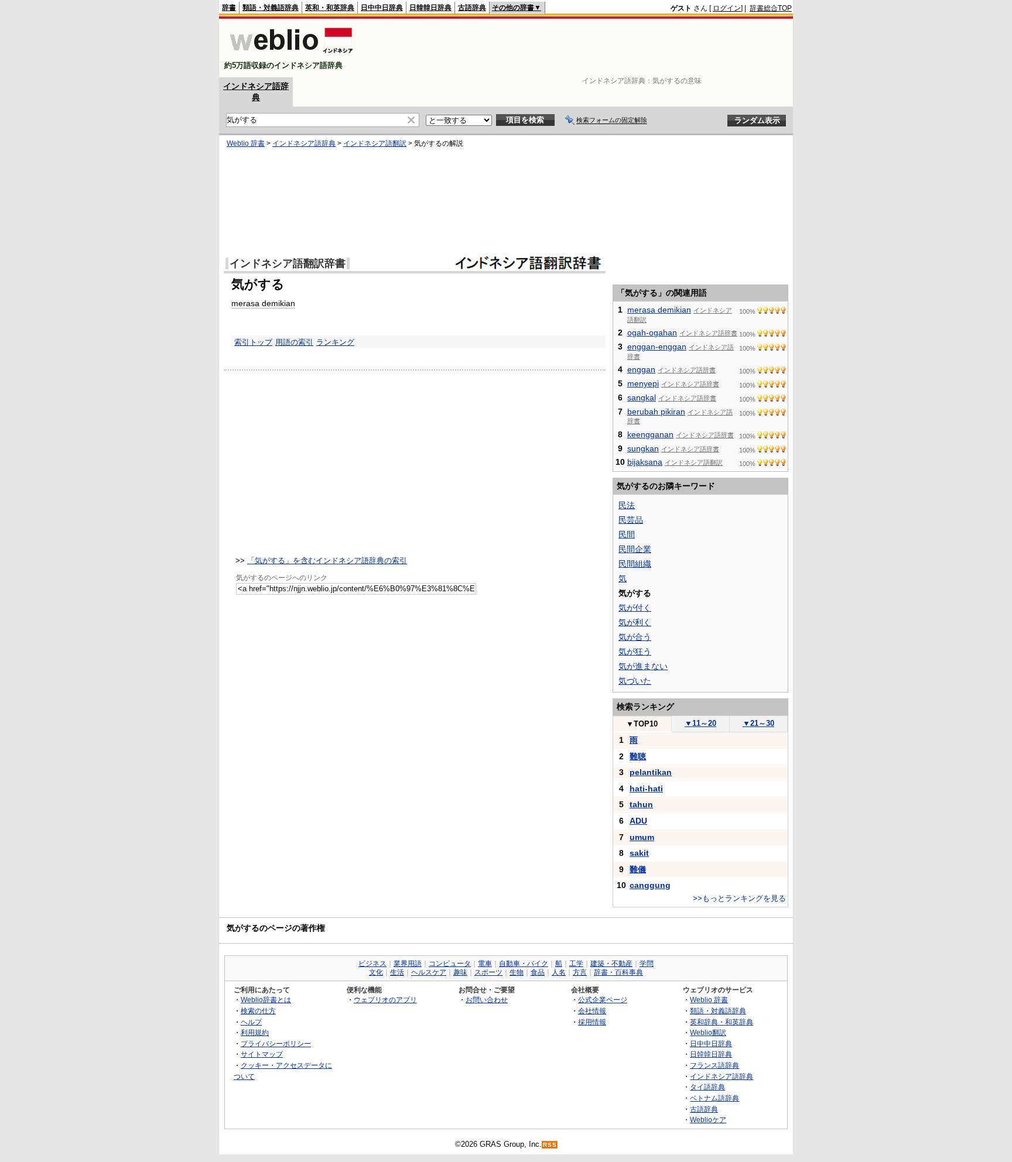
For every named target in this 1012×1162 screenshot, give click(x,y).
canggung (650, 885)
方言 (580, 972)
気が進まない (643, 666)
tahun (641, 804)
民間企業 (634, 549)
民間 (626, 534)
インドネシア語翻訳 (374, 143)
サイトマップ (262, 1054)
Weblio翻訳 (708, 1032)
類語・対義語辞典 (270, 7)
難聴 (638, 756)
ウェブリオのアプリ (385, 999)
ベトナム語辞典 (714, 1098)
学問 (647, 963)
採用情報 (592, 1022)
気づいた (634, 680)
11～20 (700, 723)
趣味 (460, 972)
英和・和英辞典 (329, 7)
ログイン (727, 8)
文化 (376, 972)
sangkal (641, 397)
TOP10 (642, 723)
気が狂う (634, 651)
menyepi (643, 383)
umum (642, 837)
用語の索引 (294, 342)
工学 (576, 963)
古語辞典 (472, 7)
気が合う (634, 637)
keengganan (650, 434)
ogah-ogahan (652, 332)
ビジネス (372, 963)
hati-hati (646, 788)
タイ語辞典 (707, 1087)
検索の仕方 (258, 1010)
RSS (550, 1145)
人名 (559, 972)
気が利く (634, 622)
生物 (517, 972)
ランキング (335, 342)
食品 (538, 972)
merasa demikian (263, 303)
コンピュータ (450, 963)
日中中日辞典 (382, 7)
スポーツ (488, 972)
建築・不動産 (611, 963)
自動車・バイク (523, 963)
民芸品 (630, 520)
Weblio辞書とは (266, 999)
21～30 (758, 723)
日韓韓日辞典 (430, 7)
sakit (639, 853)
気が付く (634, 607)
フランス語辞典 (714, 1065)
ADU (638, 820)
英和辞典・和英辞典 (721, 1022)
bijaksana (644, 462)
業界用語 (408, 963)
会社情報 (592, 1010)
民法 (626, 505)
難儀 (638, 869)
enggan (641, 369)
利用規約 (255, 1032)
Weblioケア (708, 1119)
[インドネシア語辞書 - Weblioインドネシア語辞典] (290, 55)
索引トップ (253, 342)
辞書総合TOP (771, 8)
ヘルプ (251, 1022)
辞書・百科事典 (618, 972)
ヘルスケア (428, 972)
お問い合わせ (487, 999)
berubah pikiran (656, 411)
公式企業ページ (602, 999)
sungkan (643, 448)
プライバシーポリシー (276, 1043)
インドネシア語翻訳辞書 (288, 263)
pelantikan (651, 772)
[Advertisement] (578, 48)
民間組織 (634, 563)
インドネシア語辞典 (304, 143)
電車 (485, 963)
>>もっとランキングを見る (739, 898)
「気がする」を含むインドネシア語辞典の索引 (327, 560)
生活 (397, 972)
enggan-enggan (656, 346)
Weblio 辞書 (246, 143)
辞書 (229, 7)
